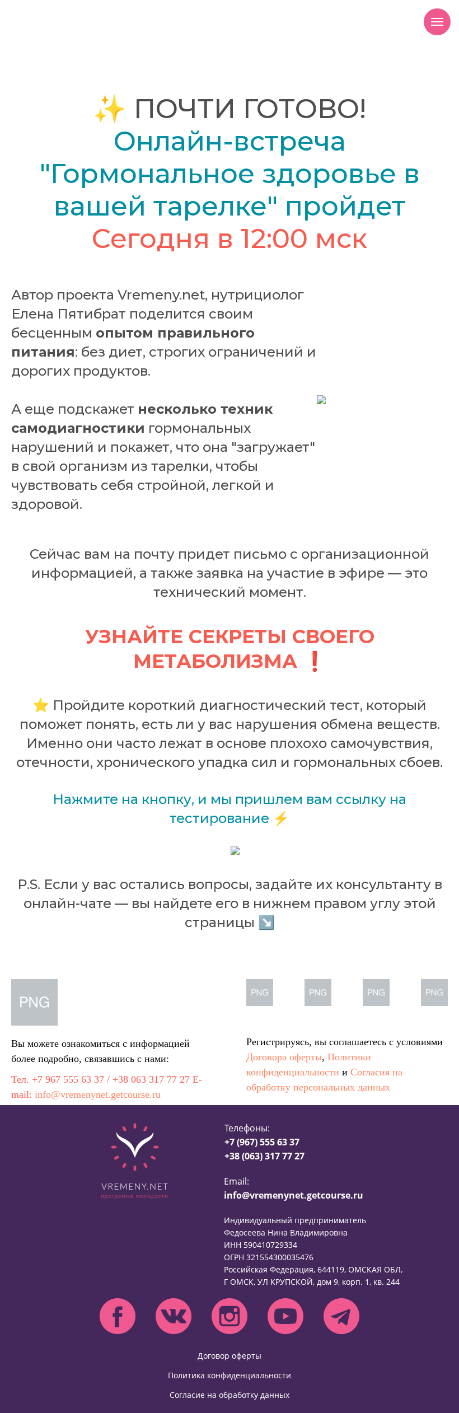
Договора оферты (284, 1057)
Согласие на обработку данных (229, 1394)
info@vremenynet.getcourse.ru (98, 1094)
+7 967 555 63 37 (68, 1079)
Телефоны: (264, 1142)
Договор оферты (229, 1355)
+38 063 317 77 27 (151, 1079)
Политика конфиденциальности (229, 1375)
